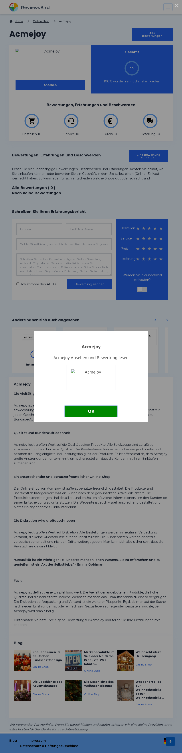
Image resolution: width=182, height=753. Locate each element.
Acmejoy (91, 347)
